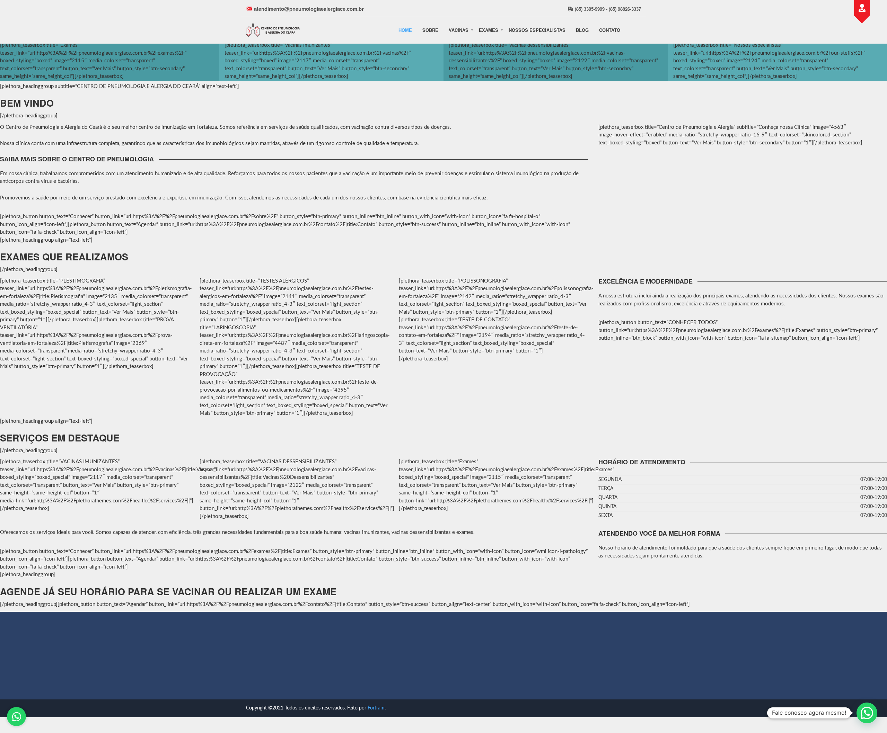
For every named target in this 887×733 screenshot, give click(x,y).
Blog (582, 30)
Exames (488, 30)
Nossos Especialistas (537, 30)
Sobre (430, 30)
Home (405, 30)
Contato (609, 30)
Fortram (376, 708)
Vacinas (458, 30)
